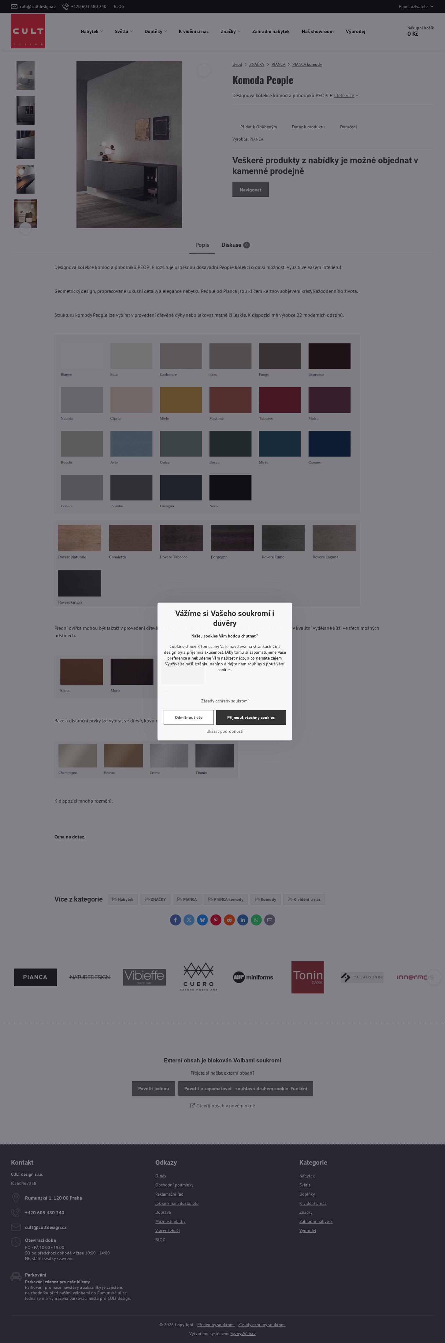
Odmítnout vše (188, 717)
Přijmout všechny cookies (251, 717)
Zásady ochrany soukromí (225, 701)
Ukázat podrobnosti (224, 731)
